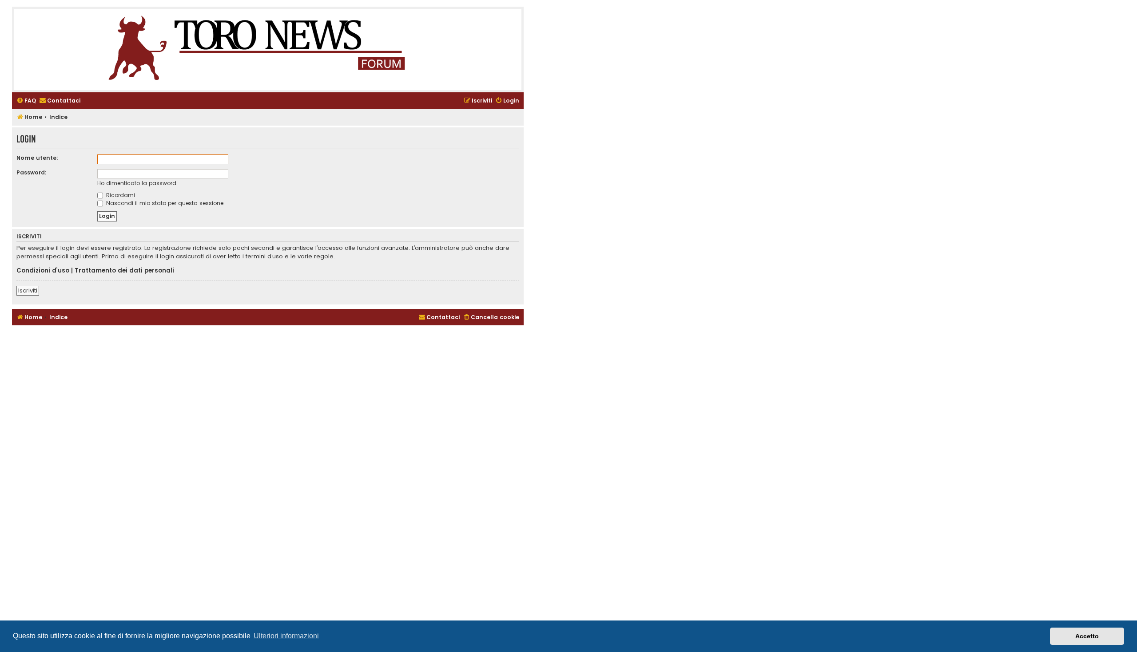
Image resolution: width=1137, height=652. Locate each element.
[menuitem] (26, 101)
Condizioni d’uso (42, 271)
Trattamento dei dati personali (124, 271)
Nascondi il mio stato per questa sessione (163, 203)
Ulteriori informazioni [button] (286, 636)
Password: (31, 172)
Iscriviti (27, 290)
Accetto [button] (1087, 636)
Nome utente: (37, 158)
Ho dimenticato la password (136, 183)
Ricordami (119, 195)
